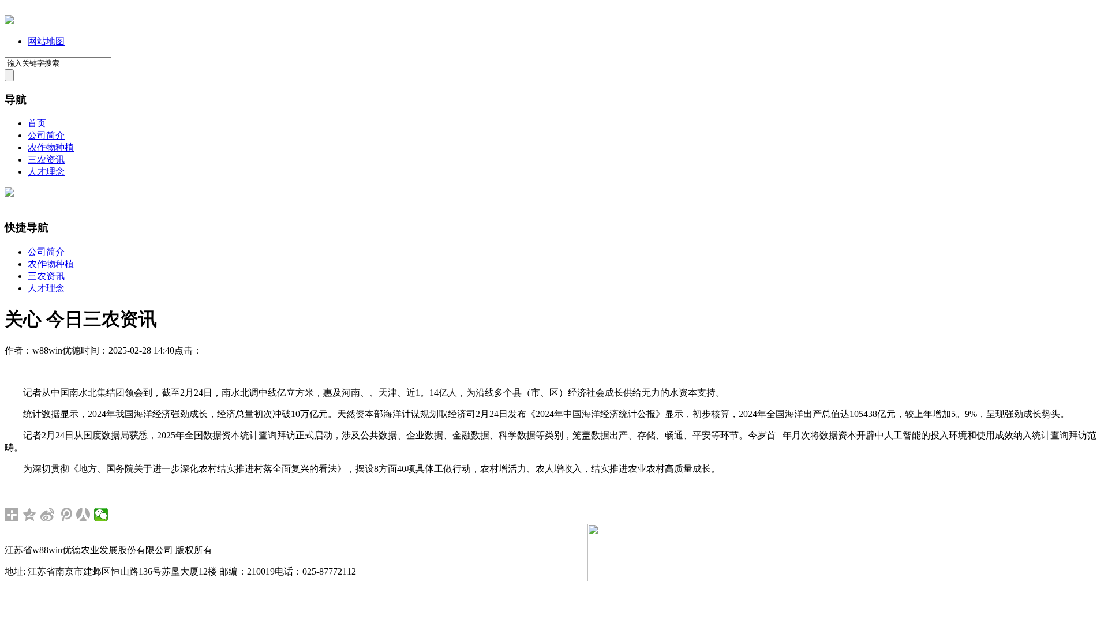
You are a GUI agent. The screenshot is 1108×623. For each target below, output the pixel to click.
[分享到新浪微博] (47, 514)
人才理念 (46, 172)
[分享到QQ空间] (30, 514)
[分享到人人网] (83, 514)
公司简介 (46, 135)
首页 (37, 123)
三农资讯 (46, 159)
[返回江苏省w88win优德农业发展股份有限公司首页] (9, 21)
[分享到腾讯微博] (65, 514)
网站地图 (46, 41)
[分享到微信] (101, 514)
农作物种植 (51, 147)
